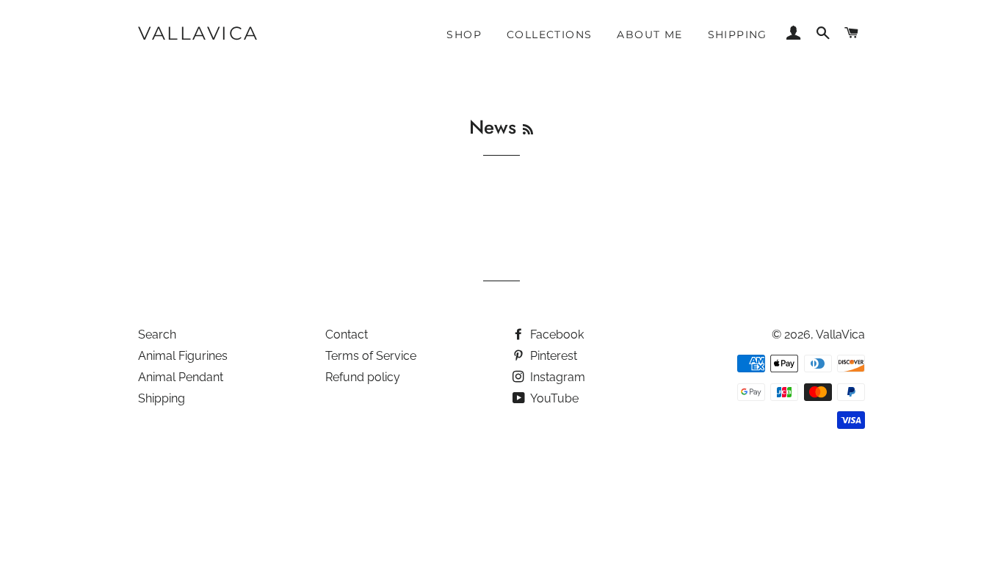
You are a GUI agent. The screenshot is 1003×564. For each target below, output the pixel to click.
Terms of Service (370, 356)
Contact (346, 334)
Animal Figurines (183, 356)
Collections (549, 34)
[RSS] (528, 129)
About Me (649, 34)
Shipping (737, 34)
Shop (464, 34)
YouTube (553, 398)
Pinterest (552, 356)
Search (157, 334)
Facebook (555, 334)
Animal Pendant (180, 377)
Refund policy (362, 377)
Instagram (556, 377)
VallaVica (198, 33)
